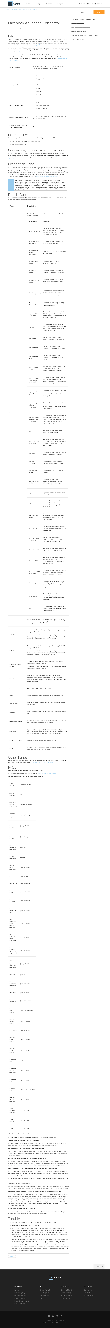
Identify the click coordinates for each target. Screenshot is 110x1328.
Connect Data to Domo (15, 9)
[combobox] (91, 12)
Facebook (35, 9)
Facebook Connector (25, 52)
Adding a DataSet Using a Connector (43, 762)
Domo (7, 9)
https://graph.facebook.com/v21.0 (47, 773)
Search (99, 12)
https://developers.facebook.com (44, 45)
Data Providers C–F (27, 9)
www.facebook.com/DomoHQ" (24, 1165)
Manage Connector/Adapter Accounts (47, 176)
